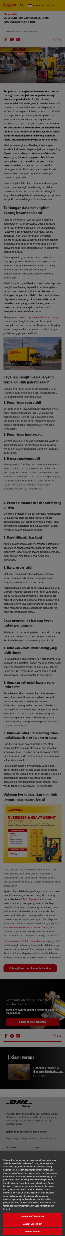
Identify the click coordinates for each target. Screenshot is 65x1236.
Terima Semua (32, 1231)
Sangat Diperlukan (32, 1224)
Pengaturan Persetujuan (32, 1216)
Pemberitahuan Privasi (28, 1206)
